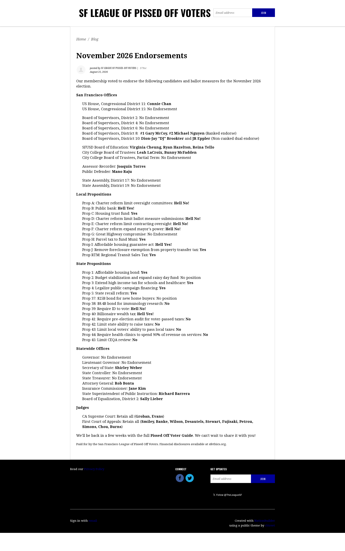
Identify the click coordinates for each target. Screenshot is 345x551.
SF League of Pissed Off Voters (145, 13)
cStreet (270, 525)
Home (81, 39)
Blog (94, 39)
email (93, 520)
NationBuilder (264, 520)
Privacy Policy (94, 469)
